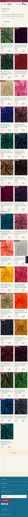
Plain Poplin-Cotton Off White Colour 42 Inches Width (20, 259)
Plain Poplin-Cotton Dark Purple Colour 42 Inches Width (21, 47)
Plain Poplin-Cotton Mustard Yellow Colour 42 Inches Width (21, 339)
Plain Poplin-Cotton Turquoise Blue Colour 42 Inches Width (7, 233)
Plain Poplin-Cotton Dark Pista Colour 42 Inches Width (7, 47)
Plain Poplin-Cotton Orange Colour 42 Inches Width (21, 312)
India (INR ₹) (4, 509)
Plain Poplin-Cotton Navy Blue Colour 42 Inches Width (7, 339)
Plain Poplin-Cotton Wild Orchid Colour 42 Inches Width (21, 233)
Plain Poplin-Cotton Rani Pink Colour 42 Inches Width (7, 205)
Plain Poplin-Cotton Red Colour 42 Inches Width (21, 72)
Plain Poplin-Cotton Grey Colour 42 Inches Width (21, 417)
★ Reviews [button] (26, 259)
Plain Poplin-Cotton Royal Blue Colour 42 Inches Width (6, 126)
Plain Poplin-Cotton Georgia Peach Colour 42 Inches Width (7, 259)
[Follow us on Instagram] (5, 504)
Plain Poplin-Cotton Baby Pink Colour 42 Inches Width (21, 99)
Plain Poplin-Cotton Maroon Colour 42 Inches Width (21, 126)
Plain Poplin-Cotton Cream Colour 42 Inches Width (7, 99)
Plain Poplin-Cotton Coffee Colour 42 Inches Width (21, 179)
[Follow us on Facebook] (2, 504)
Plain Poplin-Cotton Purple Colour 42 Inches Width (21, 205)
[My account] (19, 4)
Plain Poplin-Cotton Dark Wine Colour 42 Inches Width (21, 365)
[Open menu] (2, 4)
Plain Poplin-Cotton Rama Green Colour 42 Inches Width (6, 443)
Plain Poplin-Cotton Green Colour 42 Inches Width (6, 152)
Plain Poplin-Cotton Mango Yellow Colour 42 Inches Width (7, 286)
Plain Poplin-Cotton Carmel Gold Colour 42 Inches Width (6, 312)
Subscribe (6, 500)
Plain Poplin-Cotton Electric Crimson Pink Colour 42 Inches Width (20, 286)
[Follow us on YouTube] (7, 504)
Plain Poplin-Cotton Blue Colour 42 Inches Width (7, 417)
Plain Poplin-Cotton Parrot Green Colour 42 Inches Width (20, 391)
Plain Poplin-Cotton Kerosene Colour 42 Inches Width (19, 152)
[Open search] (17, 4)
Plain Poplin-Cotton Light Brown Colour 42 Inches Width (7, 179)
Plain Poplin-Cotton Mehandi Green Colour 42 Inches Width (7, 391)
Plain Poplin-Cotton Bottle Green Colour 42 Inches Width (6, 73)
